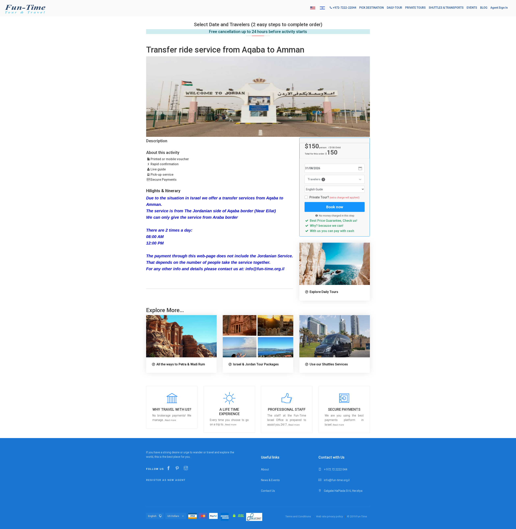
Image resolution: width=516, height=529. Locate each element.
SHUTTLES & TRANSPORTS (446, 7)
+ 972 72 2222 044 (335, 469)
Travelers (316, 179)
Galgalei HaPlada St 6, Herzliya (342, 490)
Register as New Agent (166, 480)
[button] (172, 407)
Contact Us (268, 490)
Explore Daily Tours (324, 292)
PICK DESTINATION (371, 7)
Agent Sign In (499, 7)
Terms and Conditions (298, 516)
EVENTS (472, 7)
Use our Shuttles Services (329, 364)
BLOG (483, 7)
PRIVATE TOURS (415, 7)
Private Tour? (334, 197)
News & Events (270, 480)
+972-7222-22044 (344, 7)
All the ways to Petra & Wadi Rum (180, 364)
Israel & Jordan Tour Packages (256, 364)
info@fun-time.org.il (336, 480)
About (265, 469)
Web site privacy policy (329, 516)
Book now (334, 207)
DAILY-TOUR (394, 7)
